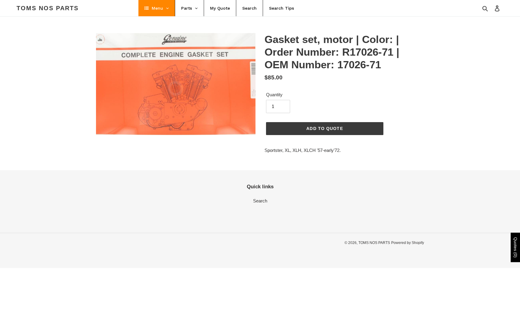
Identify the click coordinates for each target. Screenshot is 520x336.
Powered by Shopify (407, 243)
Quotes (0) (515, 247)
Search (260, 200)
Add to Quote (324, 128)
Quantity (274, 94)
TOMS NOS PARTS (48, 8)
